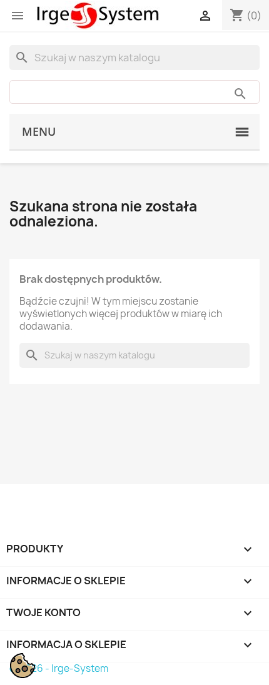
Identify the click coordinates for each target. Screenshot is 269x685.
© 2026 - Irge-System (58, 668)
